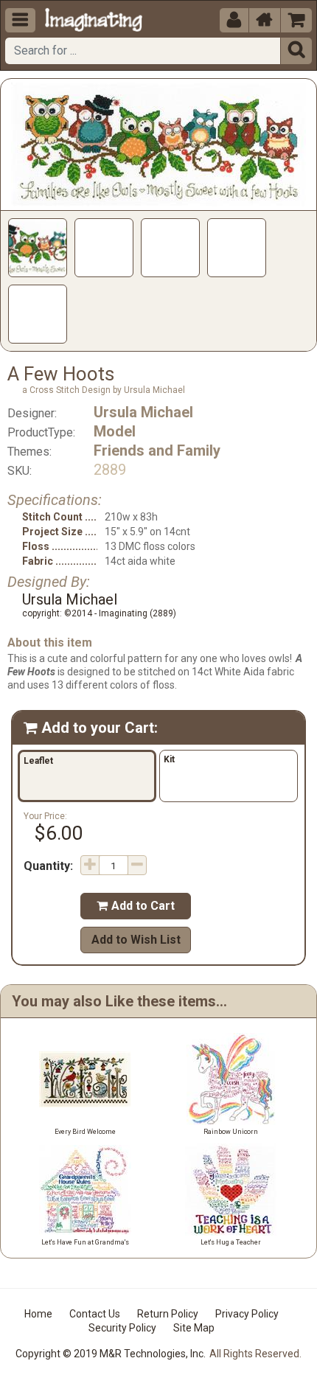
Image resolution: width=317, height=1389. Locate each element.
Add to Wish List (136, 940)
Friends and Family (157, 450)
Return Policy (167, 1314)
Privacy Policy (247, 1314)
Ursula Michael (143, 412)
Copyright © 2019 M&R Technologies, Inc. (110, 1354)
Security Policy (122, 1328)
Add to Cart (136, 906)
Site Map (194, 1328)
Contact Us (94, 1314)
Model (115, 431)
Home (38, 1314)
